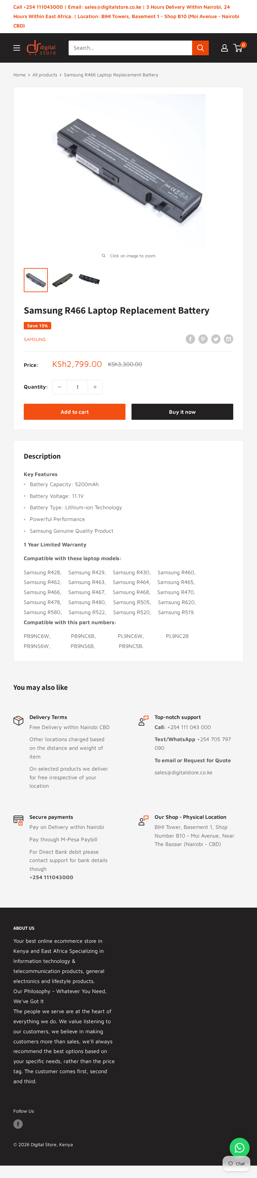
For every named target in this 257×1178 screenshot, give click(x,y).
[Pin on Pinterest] (203, 339)
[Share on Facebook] (190, 339)
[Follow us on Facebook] (18, 1124)
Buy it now (182, 412)
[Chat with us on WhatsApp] (240, 1148)
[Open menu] (16, 48)
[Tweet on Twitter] (216, 339)
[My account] (224, 48)
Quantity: (36, 387)
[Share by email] (228, 339)
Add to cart (75, 412)
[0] (238, 48)
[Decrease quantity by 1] (60, 387)
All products (44, 74)
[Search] (200, 48)
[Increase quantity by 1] (95, 387)
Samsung (35, 339)
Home (19, 74)
